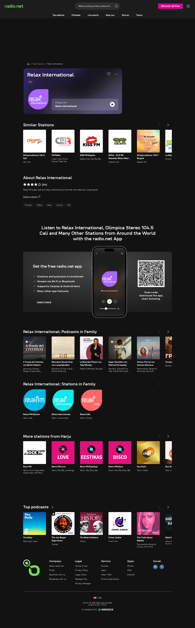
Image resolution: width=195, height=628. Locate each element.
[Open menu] (188, 6)
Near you (110, 15)
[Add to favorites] (108, 74)
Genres (125, 15)
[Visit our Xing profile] (162, 566)
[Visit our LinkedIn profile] (155, 566)
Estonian (28, 205)
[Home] (28, 64)
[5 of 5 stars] (39, 184)
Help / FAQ (106, 575)
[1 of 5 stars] (25, 184)
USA (99, 598)
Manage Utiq (81, 579)
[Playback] (112, 104)
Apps (103, 570)
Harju (49, 205)
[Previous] (159, 123)
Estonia (60, 205)
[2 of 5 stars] (28, 184)
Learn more (44, 302)
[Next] (168, 123)
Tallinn (39, 205)
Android (131, 575)
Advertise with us (57, 575)
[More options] (116, 74)
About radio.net (56, 566)
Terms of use (81, 566)
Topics (139, 15)
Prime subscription (110, 579)
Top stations (58, 15)
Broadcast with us (57, 579)
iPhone (130, 566)
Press (52, 570)
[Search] (116, 6)
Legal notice (81, 575)
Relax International (66, 106)
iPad (129, 570)
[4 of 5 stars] (36, 184)
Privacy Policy (81, 570)
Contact (104, 566)
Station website (30, 197)
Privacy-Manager (83, 584)
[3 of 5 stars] (32, 184)
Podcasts (76, 15)
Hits (30, 82)
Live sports (93, 15)
